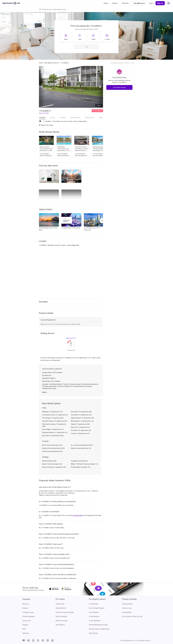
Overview (42, 117)
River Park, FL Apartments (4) (80, 427)
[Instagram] (47, 640)
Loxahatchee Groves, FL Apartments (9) (55, 415)
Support (25, 625)
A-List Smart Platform (97, 608)
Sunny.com (26, 620)
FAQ (24, 629)
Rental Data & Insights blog (99, 629)
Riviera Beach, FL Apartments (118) (82, 421)
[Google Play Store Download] (66, 589)
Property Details (75, 117)
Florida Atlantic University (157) (81, 467)
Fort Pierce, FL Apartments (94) (81, 430)
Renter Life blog (61, 620)
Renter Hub (60, 604)
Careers (25, 608)
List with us (138, 3)
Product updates (28, 616)
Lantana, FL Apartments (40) (80, 433)
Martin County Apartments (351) (52, 445)
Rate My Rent (61, 608)
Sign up (160, 3)
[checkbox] (66, 37)
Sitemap (25, 633)
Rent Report (60, 625)
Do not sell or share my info (132, 616)
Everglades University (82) (79, 461)
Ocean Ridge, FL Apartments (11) (53, 429)
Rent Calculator (61, 616)
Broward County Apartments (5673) (53, 448)
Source (44, 392)
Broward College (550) (49, 461)
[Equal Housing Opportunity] (23, 640)
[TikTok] (52, 640)
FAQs (101, 117)
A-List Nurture (94, 616)
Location (52, 117)
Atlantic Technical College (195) (52, 464)
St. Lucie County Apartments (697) (82, 445)
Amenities (63, 117)
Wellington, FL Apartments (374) (52, 412)
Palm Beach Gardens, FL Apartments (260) (54, 425)
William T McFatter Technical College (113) (84, 464)
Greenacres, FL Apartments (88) (81, 412)
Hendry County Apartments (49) (52, 451)
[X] (38, 640)
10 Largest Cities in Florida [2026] (70, 228)
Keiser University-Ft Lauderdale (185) (54, 467)
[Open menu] (168, 3)
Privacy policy (127, 604)
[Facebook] (33, 640)
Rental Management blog (98, 625)
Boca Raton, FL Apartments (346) (53, 435)
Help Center (93, 633)
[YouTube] (43, 640)
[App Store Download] (54, 589)
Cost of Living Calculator (65, 612)
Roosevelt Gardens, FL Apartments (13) (55, 432)
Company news (28, 612)
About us (25, 604)
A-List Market (94, 612)
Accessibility (126, 612)
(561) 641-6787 (44, 113)
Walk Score (70, 338)
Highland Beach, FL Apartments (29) (82, 418)
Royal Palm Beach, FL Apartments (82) (54, 421)
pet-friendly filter (78, 515)
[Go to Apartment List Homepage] (11, 3)
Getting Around (90, 117)
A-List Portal (93, 604)
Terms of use (127, 608)
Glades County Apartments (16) (81, 448)
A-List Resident (94, 620)
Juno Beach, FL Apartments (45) (81, 415)
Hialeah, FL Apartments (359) (80, 424)
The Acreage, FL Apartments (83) (53, 418)
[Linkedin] (28, 640)
